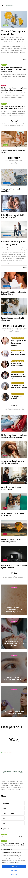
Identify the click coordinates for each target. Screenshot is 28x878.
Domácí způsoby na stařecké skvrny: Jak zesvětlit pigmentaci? (14, 609)
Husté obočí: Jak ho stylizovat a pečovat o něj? (14, 678)
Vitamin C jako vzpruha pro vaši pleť (13, 33)
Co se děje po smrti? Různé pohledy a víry (11, 488)
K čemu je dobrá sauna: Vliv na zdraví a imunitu (13, 151)
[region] (14, 864)
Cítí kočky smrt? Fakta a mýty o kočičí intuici (13, 514)
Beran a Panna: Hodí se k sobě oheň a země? (12, 319)
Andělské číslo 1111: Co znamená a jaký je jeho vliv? (14, 566)
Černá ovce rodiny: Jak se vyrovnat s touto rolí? (18, 353)
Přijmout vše (14, 866)
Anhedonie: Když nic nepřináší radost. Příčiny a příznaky (18, 376)
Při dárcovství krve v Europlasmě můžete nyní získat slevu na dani (14, 89)
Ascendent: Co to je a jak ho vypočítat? (12, 190)
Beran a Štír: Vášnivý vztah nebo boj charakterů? (13, 293)
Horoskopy (6, 183)
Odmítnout (14, 874)
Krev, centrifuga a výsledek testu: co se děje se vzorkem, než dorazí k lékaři (13, 69)
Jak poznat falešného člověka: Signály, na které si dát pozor (19, 387)
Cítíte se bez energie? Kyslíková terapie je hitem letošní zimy (13, 107)
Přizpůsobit (14, 870)
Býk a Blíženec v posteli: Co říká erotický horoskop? (13, 216)
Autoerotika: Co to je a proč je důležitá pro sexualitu (12, 462)
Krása (14, 587)
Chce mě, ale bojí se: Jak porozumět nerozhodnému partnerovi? (18, 342)
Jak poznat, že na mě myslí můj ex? (17, 397)
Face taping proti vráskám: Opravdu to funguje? (14, 712)
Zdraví (5, 25)
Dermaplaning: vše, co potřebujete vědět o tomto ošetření (14, 643)
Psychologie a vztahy (17, 337)
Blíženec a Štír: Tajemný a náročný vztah (13, 243)
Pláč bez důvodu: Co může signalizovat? (17, 364)
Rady (3, 85)
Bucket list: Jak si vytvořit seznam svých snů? (11, 540)
